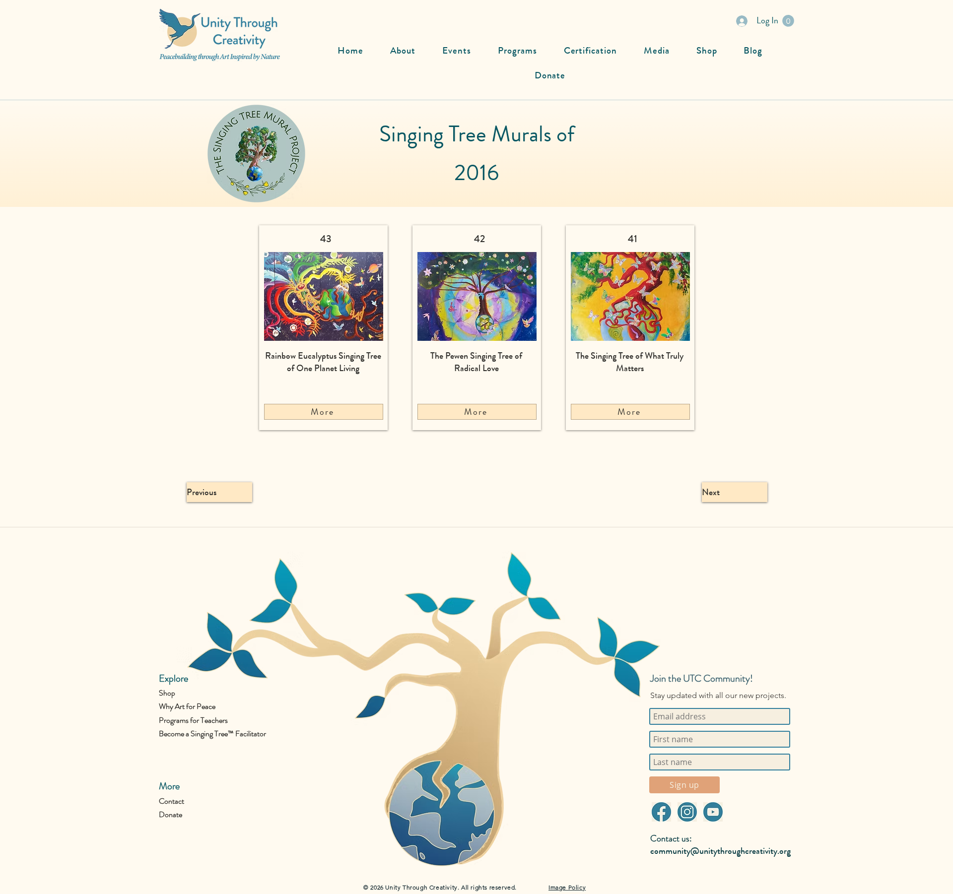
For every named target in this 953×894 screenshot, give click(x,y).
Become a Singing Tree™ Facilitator (212, 733)
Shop (167, 693)
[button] (788, 21)
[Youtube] (713, 812)
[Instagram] (687, 812)
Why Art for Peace (187, 706)
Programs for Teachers (193, 720)
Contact (171, 801)
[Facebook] (661, 812)
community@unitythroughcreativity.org (720, 850)
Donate (170, 814)
